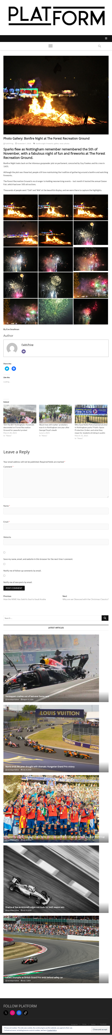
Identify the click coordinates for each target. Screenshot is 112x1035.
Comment (8, 466)
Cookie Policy (52, 1030)
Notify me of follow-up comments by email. (22, 570)
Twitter (93, 1024)
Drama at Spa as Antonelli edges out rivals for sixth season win (34, 907)
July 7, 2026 (26, 980)
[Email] (24, 351)
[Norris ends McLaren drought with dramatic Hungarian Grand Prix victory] (56, 738)
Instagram (74, 1024)
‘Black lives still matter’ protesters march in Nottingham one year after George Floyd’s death (54, 427)
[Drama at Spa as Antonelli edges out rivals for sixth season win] (56, 879)
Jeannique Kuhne (13, 699)
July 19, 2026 (26, 910)
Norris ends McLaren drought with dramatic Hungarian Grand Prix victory (40, 766)
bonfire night (41, 143)
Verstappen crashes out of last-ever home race (27, 696)
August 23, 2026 (27, 699)
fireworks (49, 143)
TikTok (84, 1024)
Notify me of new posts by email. (17, 582)
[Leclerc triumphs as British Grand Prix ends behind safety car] (56, 949)
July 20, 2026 (26, 840)
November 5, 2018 (24, 143)
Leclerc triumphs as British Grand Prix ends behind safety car (34, 977)
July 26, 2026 (26, 770)
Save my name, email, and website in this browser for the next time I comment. (38, 559)
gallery (56, 143)
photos (66, 143)
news (62, 143)
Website (7, 537)
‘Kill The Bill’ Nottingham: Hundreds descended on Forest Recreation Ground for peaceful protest (18, 427)
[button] (20, 207)
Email (6, 521)
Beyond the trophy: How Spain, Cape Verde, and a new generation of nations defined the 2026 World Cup (55, 836)
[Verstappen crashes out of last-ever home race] (56, 668)
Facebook (103, 1024)
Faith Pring (9, 143)
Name (6, 506)
